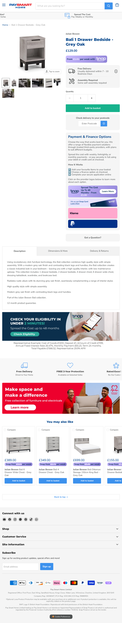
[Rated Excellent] (97, 369)
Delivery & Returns (99, 250)
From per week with (81, 59)
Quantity (70, 92)
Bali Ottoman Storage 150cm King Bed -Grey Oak (87, 472)
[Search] (109, 6)
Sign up (47, 566)
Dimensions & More (58, 250)
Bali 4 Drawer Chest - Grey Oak (51, 471)
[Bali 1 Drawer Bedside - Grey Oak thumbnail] (6, 83)
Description (20, 251)
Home (5, 25)
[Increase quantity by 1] (92, 98)
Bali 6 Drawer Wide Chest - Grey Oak (18, 472)
